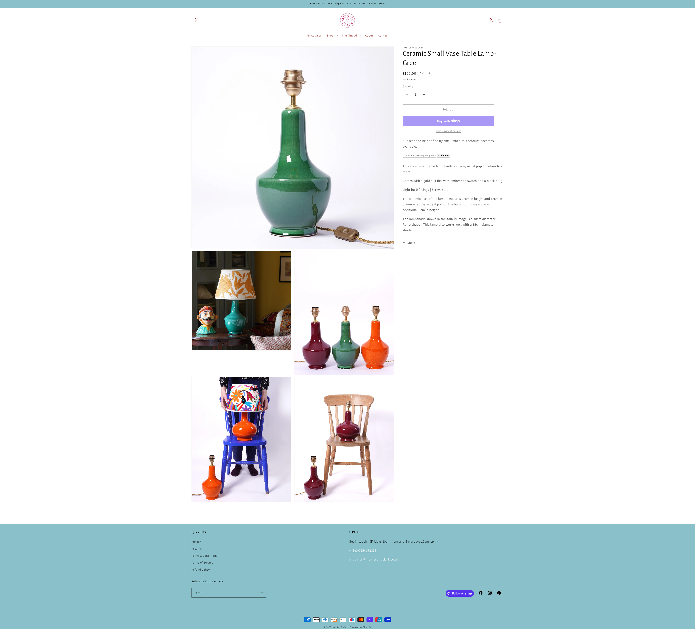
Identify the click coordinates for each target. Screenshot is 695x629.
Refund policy (200, 570)
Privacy (196, 541)
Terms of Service (202, 563)
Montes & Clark (340, 627)
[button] (196, 20)
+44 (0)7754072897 (362, 550)
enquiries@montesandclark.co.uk (374, 559)
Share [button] (411, 243)
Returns (196, 549)
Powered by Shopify (360, 627)
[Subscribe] (261, 593)
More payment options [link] (448, 131)
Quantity (408, 86)
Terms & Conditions (204, 556)
